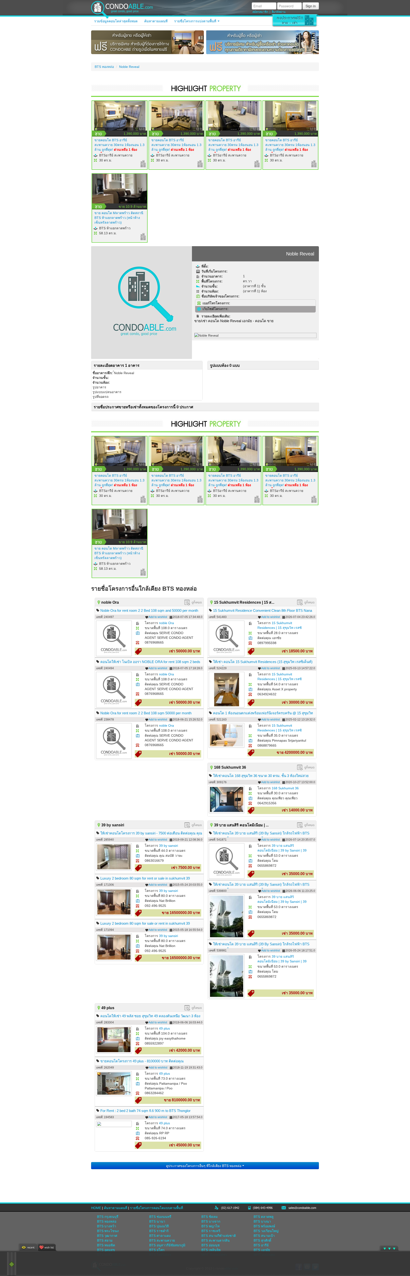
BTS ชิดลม (209, 1217)
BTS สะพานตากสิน (215, 1240)
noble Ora (166, 623)
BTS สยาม (104, 1240)
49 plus (164, 1028)
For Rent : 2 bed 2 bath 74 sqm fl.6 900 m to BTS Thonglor (145, 1111)
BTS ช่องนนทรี (160, 1217)
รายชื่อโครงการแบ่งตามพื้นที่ (195, 21)
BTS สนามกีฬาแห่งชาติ (218, 1236)
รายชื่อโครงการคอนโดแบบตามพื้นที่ (156, 1208)
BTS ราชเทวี (210, 1231)
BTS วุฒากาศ (107, 1236)
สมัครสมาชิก (260, 12)
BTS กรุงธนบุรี (107, 1217)
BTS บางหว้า (106, 1226)
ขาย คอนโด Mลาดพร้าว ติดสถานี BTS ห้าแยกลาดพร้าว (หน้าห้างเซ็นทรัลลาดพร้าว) (118, 217)
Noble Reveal (129, 67)
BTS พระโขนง (108, 1231)
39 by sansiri (168, 846)
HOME (96, 1208)
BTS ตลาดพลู (264, 1217)
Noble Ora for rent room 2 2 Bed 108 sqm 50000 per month (145, 713)
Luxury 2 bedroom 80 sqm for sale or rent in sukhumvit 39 (145, 923)
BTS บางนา (262, 1221)
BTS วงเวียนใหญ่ (266, 1231)
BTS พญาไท (210, 1226)
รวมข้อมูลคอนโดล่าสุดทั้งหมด (116, 21)
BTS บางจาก (210, 1221)
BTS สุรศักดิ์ (262, 1240)
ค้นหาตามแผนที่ (156, 21)
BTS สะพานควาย (162, 1240)
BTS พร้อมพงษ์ (264, 1226)
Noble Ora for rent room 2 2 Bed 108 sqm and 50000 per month (149, 610)
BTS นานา (157, 1221)
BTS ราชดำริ (159, 1231)
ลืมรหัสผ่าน (278, 12)
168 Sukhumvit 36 (285, 788)
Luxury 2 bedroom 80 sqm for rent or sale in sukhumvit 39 (145, 878)
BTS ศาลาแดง (160, 1236)
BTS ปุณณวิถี (159, 1226)
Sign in (311, 6)
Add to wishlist (158, 617)
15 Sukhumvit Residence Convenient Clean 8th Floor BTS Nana (262, 610)
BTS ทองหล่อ (104, 67)
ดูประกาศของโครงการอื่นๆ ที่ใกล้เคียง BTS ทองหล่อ (204, 1165)
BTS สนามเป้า (264, 1236)
